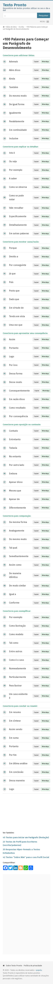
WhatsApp (45, 62)
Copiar (36, 62)
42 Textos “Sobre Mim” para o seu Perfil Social (26, 857)
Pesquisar (43, 15)
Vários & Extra (11, 27)
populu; (39, 970)
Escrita (21, 27)
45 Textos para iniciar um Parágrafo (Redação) (26, 837)
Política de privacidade (33, 965)
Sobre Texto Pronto (14, 965)
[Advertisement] (26, 812)
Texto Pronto (14, 5)
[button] (42, 21)
